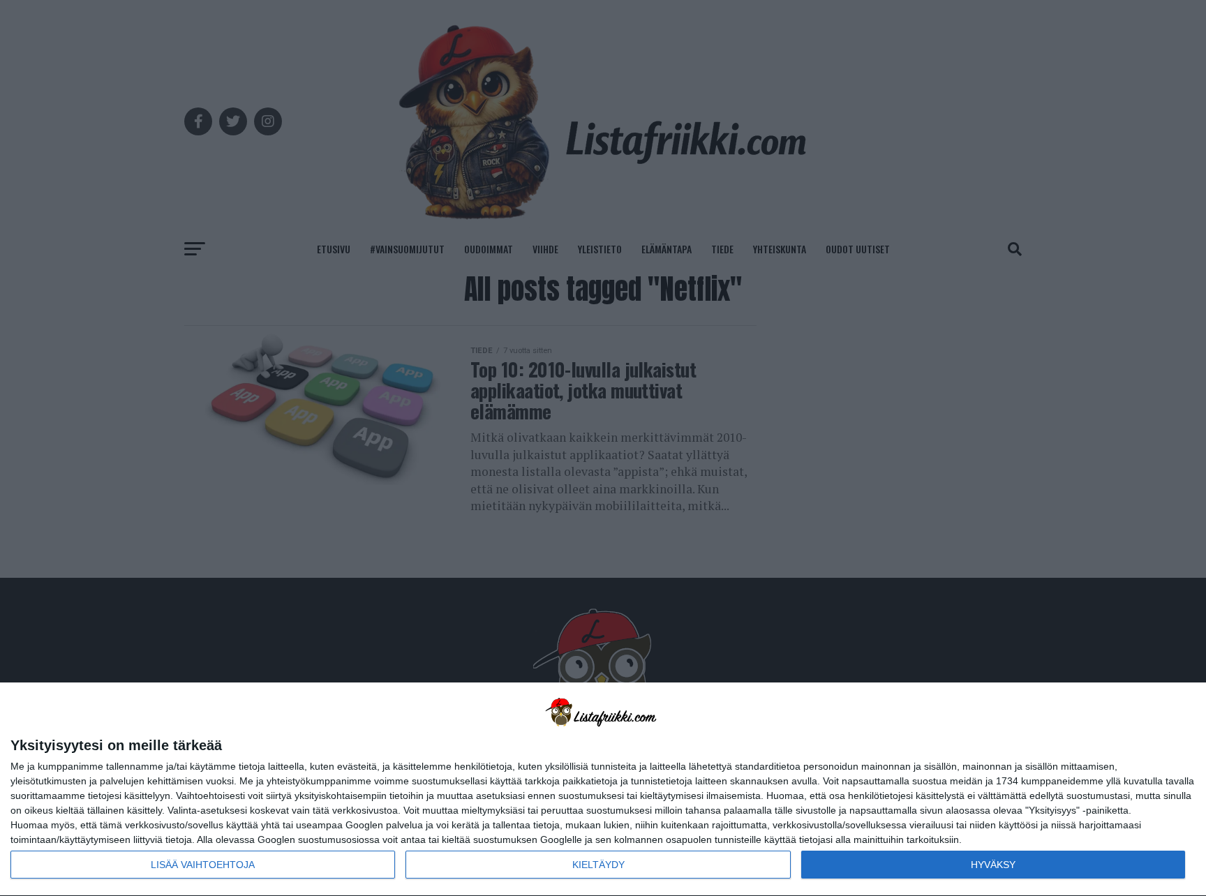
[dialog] (603, 789)
